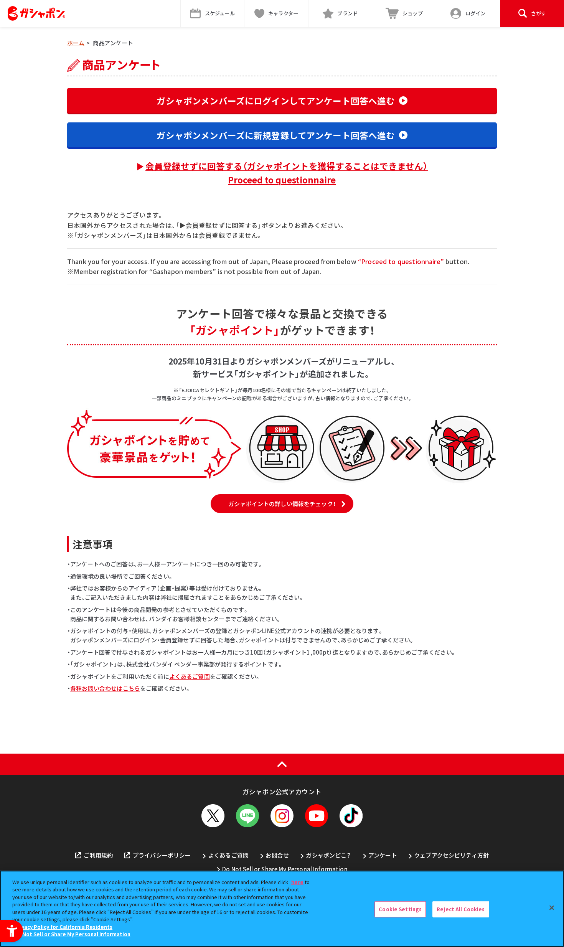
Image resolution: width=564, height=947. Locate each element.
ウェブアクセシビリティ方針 (451, 855)
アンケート (382, 855)
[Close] (551, 907)
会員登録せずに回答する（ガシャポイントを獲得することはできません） (286, 173)
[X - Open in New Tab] (212, 815)
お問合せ (277, 855)
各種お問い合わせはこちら (105, 688)
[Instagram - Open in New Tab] (282, 815)
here (297, 882)
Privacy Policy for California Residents (63, 927)
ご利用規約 (98, 855)
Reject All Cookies (461, 909)
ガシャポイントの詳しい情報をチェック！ (282, 504)
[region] (282, 909)
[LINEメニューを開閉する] (247, 815)
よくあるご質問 (189, 676)
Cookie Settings (400, 909)
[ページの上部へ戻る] (282, 764)
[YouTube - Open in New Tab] (316, 815)
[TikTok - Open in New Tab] (351, 815)
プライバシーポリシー (162, 855)
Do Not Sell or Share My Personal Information (285, 869)
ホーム (75, 43)
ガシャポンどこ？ (328, 855)
